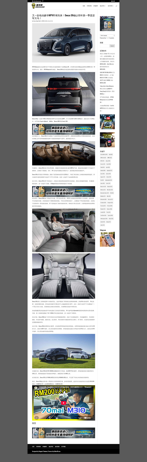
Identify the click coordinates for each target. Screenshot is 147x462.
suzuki (103, 212)
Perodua (103, 202)
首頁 (84, 6)
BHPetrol (103, 157)
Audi (110, 154)
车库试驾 (89, 6)
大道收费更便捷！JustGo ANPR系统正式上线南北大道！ (107, 108)
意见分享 (113, 1)
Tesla (108, 212)
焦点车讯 (102, 6)
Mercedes (110, 189)
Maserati (103, 186)
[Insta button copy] (107, 147)
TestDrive (103, 215)
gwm (108, 167)
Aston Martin (104, 154)
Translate (111, 38)
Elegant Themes (43, 451)
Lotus (108, 183)
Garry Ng (36, 21)
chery (108, 160)
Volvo (111, 218)
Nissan (110, 199)
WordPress (57, 451)
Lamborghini (108, 180)
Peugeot (110, 202)
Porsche (103, 205)
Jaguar (103, 177)
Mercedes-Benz (105, 193)
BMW (109, 157)
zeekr (103, 225)
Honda (103, 170)
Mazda (109, 186)
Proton (109, 205)
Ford (109, 164)
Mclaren (103, 189)
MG (111, 193)
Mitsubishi (103, 199)
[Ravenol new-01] (63, 133)
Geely (103, 167)
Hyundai (109, 170)
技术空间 (110, 6)
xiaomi (103, 221)
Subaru (109, 209)
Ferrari (103, 164)
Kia (102, 180)
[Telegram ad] (107, 246)
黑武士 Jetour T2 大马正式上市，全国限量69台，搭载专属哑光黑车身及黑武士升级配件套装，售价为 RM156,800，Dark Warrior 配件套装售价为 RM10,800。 (107, 61)
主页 (33, 446)
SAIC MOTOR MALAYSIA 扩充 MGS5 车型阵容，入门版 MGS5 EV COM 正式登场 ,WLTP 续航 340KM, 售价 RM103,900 (107, 77)
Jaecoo (108, 173)
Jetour (108, 177)
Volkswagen (104, 218)
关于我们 (63, 446)
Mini (108, 196)
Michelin (103, 196)
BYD (102, 160)
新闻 (46, 21)
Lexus (103, 183)
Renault (103, 209)
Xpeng (108, 221)
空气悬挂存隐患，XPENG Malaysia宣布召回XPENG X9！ (107, 99)
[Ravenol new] (107, 30)
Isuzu (103, 173)
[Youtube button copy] (107, 129)
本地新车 (95, 6)
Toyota (110, 215)
